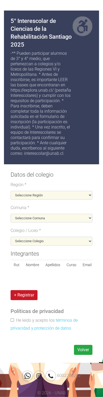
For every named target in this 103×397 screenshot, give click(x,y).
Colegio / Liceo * (26, 230)
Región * (18, 184)
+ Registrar (24, 294)
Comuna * (20, 207)
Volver (83, 349)
